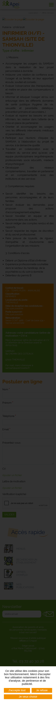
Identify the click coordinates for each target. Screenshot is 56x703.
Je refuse (42, 690)
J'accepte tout (17, 690)
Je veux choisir (28, 696)
